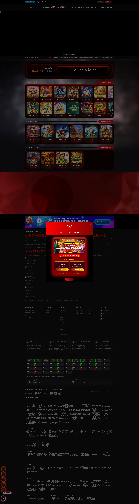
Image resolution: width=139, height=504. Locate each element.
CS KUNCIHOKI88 (77, 269)
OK (69, 279)
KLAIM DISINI (62, 269)
